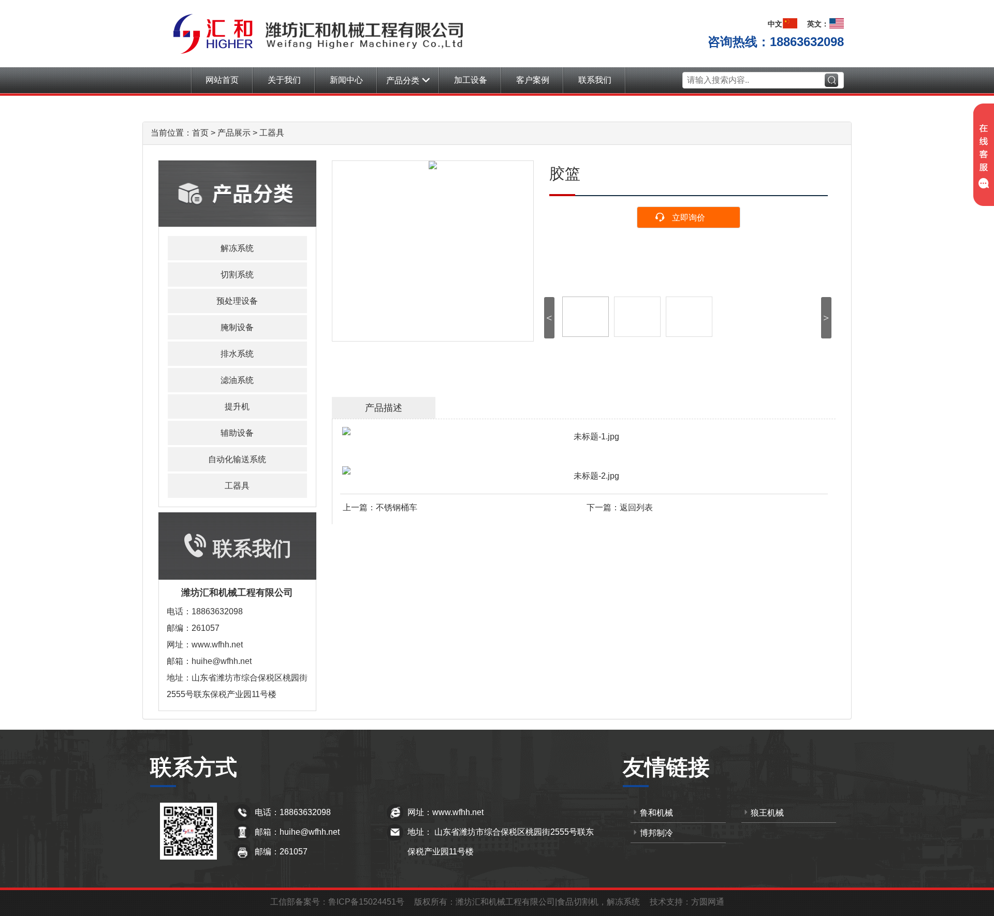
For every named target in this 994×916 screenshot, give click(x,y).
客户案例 (532, 80)
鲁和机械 (656, 812)
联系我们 (594, 80)
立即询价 (688, 217)
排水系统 (237, 353)
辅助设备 (237, 433)
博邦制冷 (656, 833)
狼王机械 (767, 812)
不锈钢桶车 (396, 507)
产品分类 (402, 80)
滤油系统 (237, 380)
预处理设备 (237, 301)
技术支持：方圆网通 (687, 901)
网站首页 (222, 80)
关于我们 (284, 80)
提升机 (237, 406)
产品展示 (234, 132)
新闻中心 (346, 80)
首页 (200, 132)
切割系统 (237, 274)
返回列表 (636, 507)
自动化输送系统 (237, 459)
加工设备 (470, 80)
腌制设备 (237, 327)
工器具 (271, 132)
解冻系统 (237, 248)
